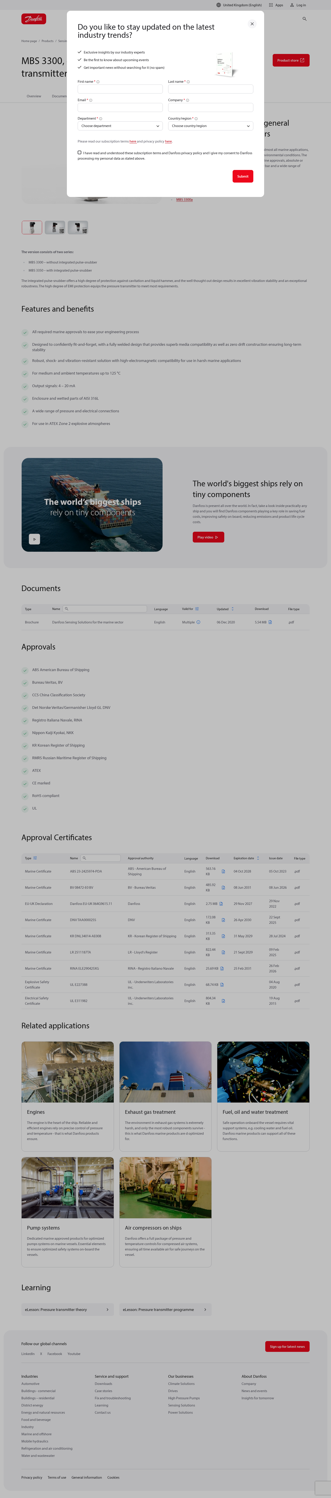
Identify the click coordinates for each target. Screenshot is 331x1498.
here (133, 141)
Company (176, 100)
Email (83, 100)
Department (88, 118)
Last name (177, 81)
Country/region (181, 118)
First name (86, 81)
